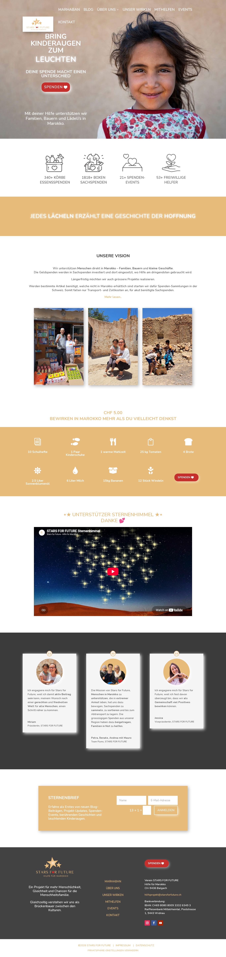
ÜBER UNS (113, 888)
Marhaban (69, 9)
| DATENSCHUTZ (143, 945)
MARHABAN (113, 881)
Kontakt (66, 22)
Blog (88, 9)
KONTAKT (113, 915)
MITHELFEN (112, 902)
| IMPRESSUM (122, 945)
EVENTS (113, 908)
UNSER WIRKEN (112, 895)
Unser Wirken (137, 9)
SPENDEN (53, 87)
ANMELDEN (165, 810)
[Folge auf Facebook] (154, 923)
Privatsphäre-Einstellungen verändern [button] (113, 950)
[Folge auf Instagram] (147, 923)
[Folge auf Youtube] (160, 923)
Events (185, 9)
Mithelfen (164, 9)
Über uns (106, 9)
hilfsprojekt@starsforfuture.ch (163, 895)
